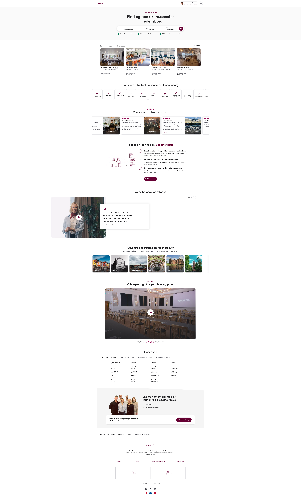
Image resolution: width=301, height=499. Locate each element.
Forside (102, 434)
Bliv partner (120, 461)
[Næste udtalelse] (198, 197)
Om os (137, 461)
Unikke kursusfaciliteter (127, 357)
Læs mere (152, 132)
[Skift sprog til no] (155, 493)
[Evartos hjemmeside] (102, 3)
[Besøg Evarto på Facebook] (146, 489)
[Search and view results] (181, 29)
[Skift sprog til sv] (150, 493)
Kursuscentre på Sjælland (124, 434)
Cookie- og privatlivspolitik (158, 461)
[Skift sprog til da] (146, 493)
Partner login (180, 461)
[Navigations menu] (201, 3)
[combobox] (131, 29)
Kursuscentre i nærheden (109, 357)
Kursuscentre (111, 434)
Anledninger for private (163, 357)
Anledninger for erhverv (145, 357)
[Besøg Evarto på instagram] (150, 489)
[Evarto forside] (150, 445)
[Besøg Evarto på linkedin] (155, 489)
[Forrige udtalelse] (194, 197)
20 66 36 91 (149, 404)
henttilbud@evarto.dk (152, 407)
